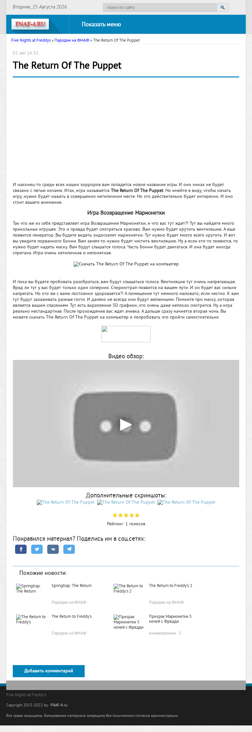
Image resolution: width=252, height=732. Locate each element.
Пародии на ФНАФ (71, 40)
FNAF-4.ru (59, 705)
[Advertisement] (126, 132)
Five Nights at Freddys (31, 40)
